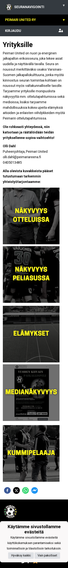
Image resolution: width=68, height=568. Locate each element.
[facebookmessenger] (34, 490)
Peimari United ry (35, 20)
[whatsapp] (25, 490)
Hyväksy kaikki (21, 555)
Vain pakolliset (47, 555)
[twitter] (16, 490)
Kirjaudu (13, 31)
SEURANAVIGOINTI (39, 6)
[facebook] (7, 490)
